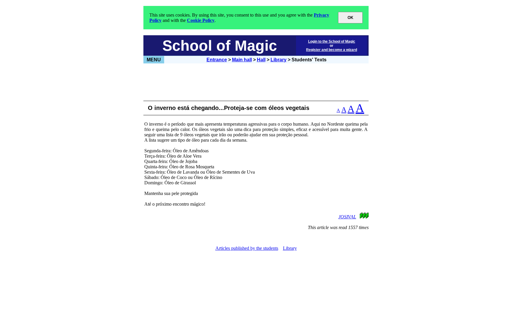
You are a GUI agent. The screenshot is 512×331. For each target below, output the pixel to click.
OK (350, 17)
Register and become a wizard (331, 50)
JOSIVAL (347, 216)
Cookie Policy (201, 20)
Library (279, 59)
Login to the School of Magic (331, 41)
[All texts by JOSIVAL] (361, 216)
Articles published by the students (246, 248)
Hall (261, 59)
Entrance (217, 59)
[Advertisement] (256, 82)
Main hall (242, 59)
